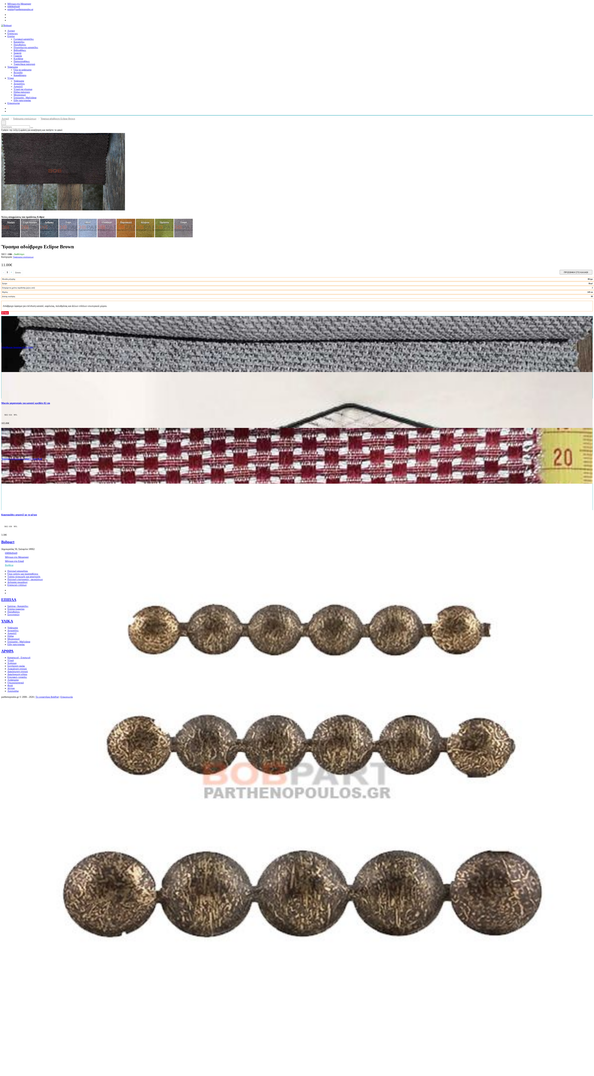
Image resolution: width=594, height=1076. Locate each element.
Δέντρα (11, 688)
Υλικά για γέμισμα (23, 89)
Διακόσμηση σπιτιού (17, 671)
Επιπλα (11, 36)
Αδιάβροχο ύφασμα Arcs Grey (17, 347)
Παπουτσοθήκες (22, 61)
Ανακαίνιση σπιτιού (17, 668)
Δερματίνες (19, 83)
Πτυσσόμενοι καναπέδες (26, 47)
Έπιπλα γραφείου (15, 609)
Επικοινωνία (66, 697)
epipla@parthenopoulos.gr (20, 9)
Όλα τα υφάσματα (22, 69)
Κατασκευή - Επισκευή (18, 657)
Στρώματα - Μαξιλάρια (25, 97)
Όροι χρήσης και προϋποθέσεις (22, 574)
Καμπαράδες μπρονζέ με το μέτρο (19, 514)
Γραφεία (18, 55)
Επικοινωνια (13, 103)
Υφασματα (12, 67)
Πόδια (10, 636)
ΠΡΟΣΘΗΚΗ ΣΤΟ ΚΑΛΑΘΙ (576, 272)
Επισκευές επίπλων (17, 585)
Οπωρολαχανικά (15, 682)
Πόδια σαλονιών (22, 92)
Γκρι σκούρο (30, 222)
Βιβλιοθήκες (20, 50)
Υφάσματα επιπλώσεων (24, 118)
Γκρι (68, 222)
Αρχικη (11, 30)
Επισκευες (12, 33)
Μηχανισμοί (20, 95)
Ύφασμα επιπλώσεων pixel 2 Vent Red (21, 459)
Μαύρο (11, 222)
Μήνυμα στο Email (14, 561)
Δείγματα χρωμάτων (17, 582)
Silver (88, 222)
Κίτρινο (145, 222)
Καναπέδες (19, 42)
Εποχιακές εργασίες (17, 677)
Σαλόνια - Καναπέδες (17, 606)
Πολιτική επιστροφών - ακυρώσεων (25, 579)
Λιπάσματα (13, 680)
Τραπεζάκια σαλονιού (24, 64)
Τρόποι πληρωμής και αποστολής (23, 576)
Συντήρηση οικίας (16, 666)
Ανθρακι (49, 222)
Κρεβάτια (18, 58)
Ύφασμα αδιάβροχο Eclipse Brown (58, 118)
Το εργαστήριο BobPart (47, 697)
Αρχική (5, 118)
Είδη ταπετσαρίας (22, 100)
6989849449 (13, 6)
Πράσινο (164, 222)
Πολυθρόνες (20, 44)
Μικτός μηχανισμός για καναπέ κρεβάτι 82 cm (25, 403)
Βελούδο (18, 72)
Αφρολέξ (18, 86)
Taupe (183, 222)
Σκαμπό (17, 53)
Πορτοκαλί (126, 222)
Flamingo (107, 222)
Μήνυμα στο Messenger (19, 3)
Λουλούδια (13, 691)
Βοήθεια (9, 565)
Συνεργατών (13, 614)
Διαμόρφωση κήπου (17, 674)
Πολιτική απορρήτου (17, 571)
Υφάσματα (19, 81)
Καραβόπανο (20, 75)
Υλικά (10, 660)
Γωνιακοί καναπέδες (24, 39)
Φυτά (10, 685)
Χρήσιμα (11, 663)
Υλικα (10, 78)
